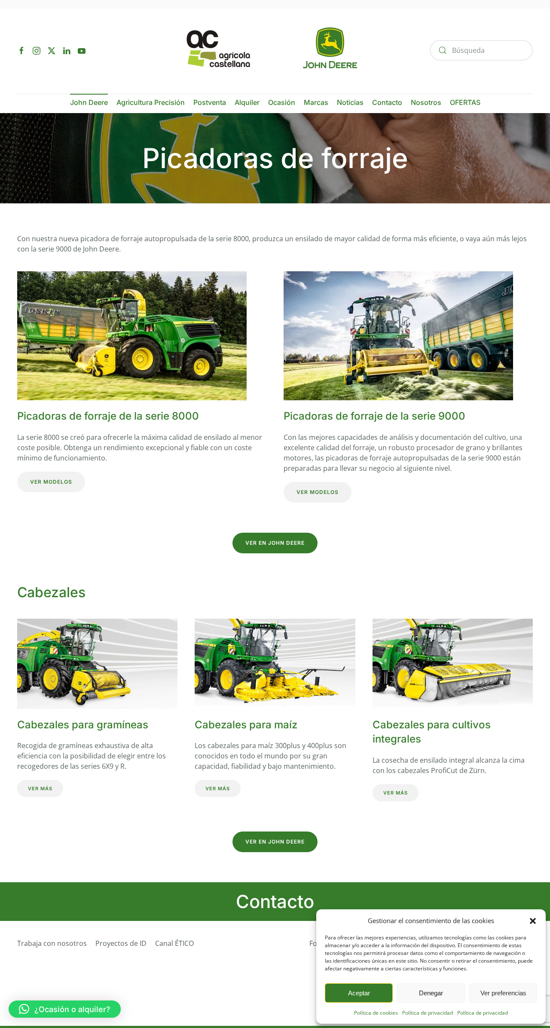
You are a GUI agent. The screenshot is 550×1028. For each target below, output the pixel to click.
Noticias (350, 102)
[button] (533, 920)
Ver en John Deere (275, 543)
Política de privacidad (427, 1012)
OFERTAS (465, 102)
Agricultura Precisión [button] (150, 102)
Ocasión (281, 102)
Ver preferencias (503, 993)
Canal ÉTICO (174, 943)
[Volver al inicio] (275, 50)
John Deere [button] (89, 102)
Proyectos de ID (121, 943)
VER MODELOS (51, 482)
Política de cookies (376, 1012)
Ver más (40, 789)
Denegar (431, 993)
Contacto (387, 102)
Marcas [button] (316, 102)
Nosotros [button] (426, 102)
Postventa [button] (209, 102)
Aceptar (359, 993)
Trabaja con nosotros (52, 943)
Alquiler (247, 102)
